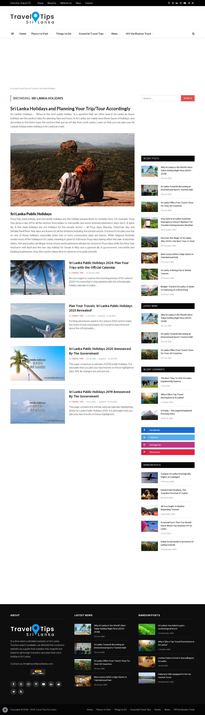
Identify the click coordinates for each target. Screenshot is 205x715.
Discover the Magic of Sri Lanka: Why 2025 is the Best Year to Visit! (178, 240)
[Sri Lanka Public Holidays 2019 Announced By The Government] (37, 406)
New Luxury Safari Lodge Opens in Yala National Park (177, 256)
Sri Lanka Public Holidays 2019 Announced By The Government (99, 394)
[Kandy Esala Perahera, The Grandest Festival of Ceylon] (149, 493)
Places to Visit (39, 33)
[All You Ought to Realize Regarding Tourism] (149, 510)
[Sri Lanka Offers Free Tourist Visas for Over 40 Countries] (149, 206)
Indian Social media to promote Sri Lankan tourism (177, 543)
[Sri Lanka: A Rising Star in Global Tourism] (149, 274)
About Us (51, 3)
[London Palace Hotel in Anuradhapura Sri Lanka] (147, 661)
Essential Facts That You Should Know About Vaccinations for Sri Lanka (176, 526)
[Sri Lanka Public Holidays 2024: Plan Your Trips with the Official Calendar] (37, 277)
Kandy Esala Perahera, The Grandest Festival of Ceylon (174, 492)
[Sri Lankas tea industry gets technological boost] (147, 629)
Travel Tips (77, 273)
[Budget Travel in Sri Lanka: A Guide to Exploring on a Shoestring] (149, 290)
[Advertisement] (102, 61)
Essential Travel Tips (91, 33)
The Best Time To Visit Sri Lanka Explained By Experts (176, 380)
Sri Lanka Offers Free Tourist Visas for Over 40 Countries (177, 204)
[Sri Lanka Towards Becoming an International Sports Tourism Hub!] (149, 190)
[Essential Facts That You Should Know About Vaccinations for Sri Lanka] (149, 526)
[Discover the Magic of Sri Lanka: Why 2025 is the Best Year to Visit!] (149, 241)
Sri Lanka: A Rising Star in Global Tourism (176, 272)
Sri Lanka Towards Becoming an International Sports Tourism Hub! (177, 188)
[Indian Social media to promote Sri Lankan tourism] (149, 545)
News (78, 3)
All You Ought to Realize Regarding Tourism (172, 508)
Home (40, 3)
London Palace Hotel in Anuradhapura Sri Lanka (176, 660)
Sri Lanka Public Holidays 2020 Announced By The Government (100, 351)
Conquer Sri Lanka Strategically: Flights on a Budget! (176, 475)
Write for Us (66, 3)
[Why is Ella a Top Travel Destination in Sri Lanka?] (149, 398)
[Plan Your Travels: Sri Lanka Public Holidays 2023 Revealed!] (37, 320)
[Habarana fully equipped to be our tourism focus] (147, 677)
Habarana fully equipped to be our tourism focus (174, 676)
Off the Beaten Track (138, 33)
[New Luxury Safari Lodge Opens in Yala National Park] (149, 258)
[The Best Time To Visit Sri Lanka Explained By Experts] (149, 381)
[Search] (193, 33)
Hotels (158, 709)
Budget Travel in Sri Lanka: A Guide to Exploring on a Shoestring (177, 288)
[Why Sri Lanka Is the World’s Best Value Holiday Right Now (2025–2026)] (149, 171)
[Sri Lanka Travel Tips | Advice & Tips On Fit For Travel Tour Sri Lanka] (32, 18)
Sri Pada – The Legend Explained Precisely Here (176, 412)
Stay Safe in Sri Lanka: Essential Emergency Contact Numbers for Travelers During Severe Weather (177, 222)
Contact (89, 3)
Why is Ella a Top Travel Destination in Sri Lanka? (172, 396)
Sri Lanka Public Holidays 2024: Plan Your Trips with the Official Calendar (99, 265)
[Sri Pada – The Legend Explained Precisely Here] (149, 414)
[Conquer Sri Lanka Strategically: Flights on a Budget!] (149, 477)
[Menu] (12, 33)
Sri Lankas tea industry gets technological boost (171, 627)
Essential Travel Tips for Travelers (24, 88)
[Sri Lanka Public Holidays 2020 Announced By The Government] (37, 363)
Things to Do (63, 33)
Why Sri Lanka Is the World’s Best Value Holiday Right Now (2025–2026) (177, 171)
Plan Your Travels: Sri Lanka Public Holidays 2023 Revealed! (100, 308)
